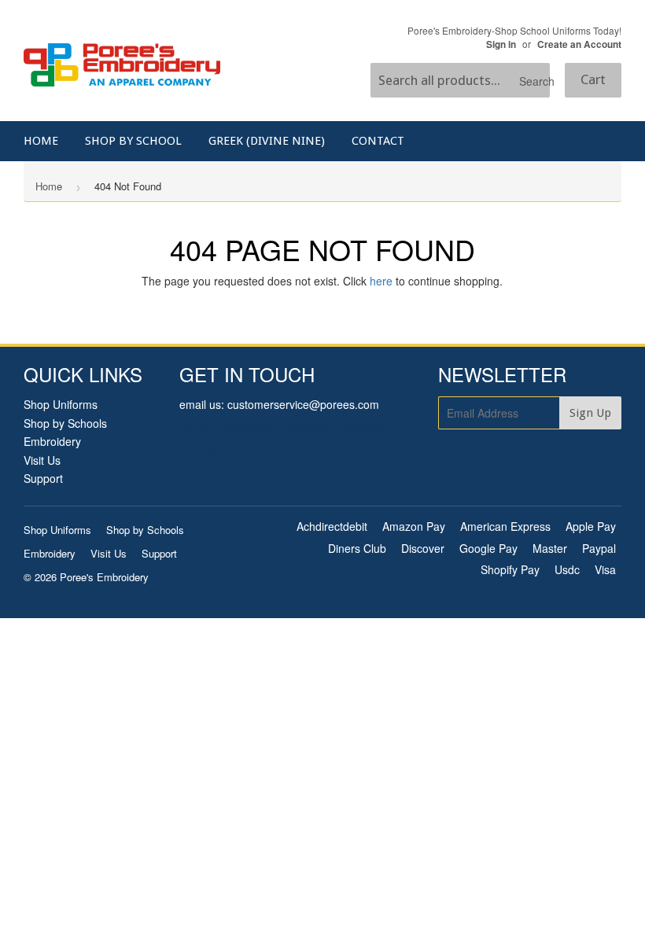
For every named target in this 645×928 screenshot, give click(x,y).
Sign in (501, 44)
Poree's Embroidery (104, 576)
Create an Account (579, 44)
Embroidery (52, 441)
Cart (593, 79)
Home (41, 141)
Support (43, 478)
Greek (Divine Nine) (266, 141)
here (381, 281)
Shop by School (133, 141)
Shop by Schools (65, 423)
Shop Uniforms (61, 404)
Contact (378, 141)
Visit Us (42, 460)
